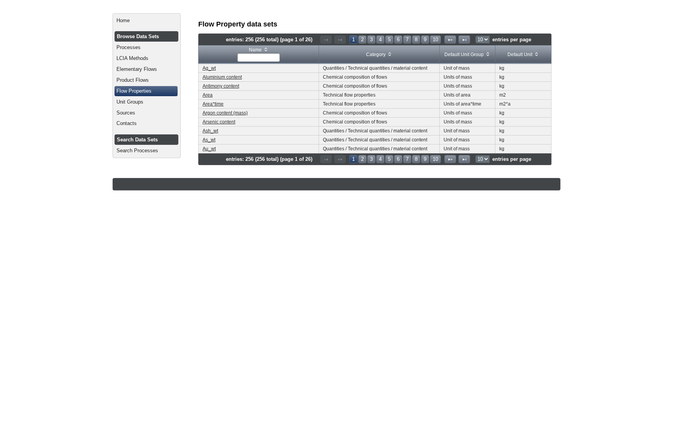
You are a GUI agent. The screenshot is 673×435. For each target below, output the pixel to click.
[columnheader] (259, 55)
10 (435, 39)
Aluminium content (222, 77)
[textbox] (258, 57)
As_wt (209, 140)
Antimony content (221, 86)
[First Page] (326, 39)
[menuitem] (147, 21)
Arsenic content (219, 122)
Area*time (213, 104)
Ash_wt (210, 131)
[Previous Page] (340, 39)
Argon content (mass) (225, 113)
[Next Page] (450, 39)
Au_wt (209, 148)
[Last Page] (464, 39)
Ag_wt (209, 68)
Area (208, 95)
